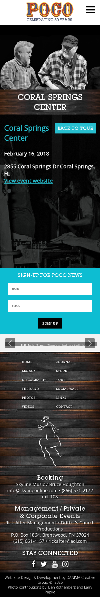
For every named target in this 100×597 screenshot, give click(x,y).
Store (61, 371)
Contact (64, 407)
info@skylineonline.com (32, 490)
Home (27, 362)
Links (61, 398)
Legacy (28, 371)
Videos (28, 407)
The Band (30, 389)
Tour (61, 380)
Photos (28, 398)
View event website (28, 180)
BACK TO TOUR (75, 128)
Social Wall (67, 389)
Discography (34, 380)
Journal (64, 362)
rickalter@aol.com (67, 541)
